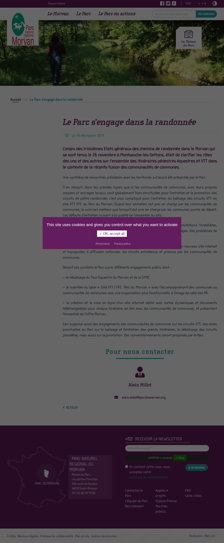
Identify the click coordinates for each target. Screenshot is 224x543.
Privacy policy (122, 243)
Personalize (103, 243)
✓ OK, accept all (112, 233)
